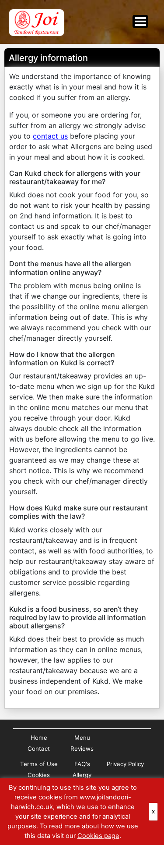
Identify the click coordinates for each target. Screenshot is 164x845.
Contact (39, 748)
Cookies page (98, 836)
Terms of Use (39, 763)
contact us (50, 136)
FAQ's (82, 763)
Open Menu (140, 21)
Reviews (82, 748)
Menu (82, 737)
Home (39, 737)
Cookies (39, 774)
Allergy (82, 774)
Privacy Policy (125, 763)
